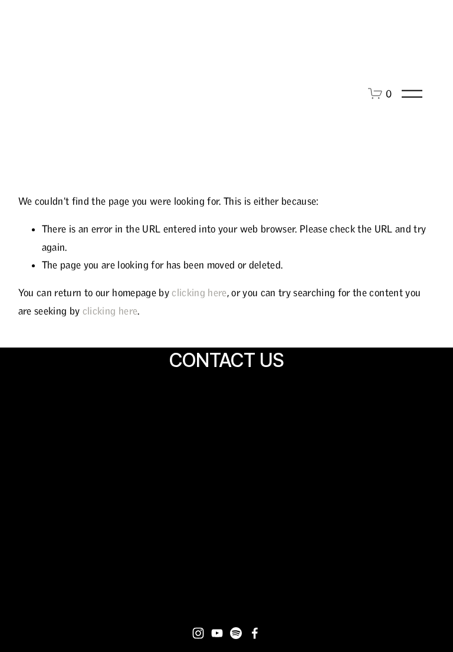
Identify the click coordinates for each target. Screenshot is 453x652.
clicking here (199, 292)
